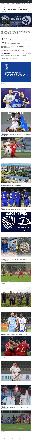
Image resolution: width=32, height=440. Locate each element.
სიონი (7, 58)
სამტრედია (3, 58)
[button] (3, 4)
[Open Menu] (30, 1)
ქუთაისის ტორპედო (13, 58)
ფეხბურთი (6, 55)
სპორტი (2, 55)
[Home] (1, 1)
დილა (18, 55)
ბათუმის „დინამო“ (13, 55)
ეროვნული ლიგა (23, 55)
